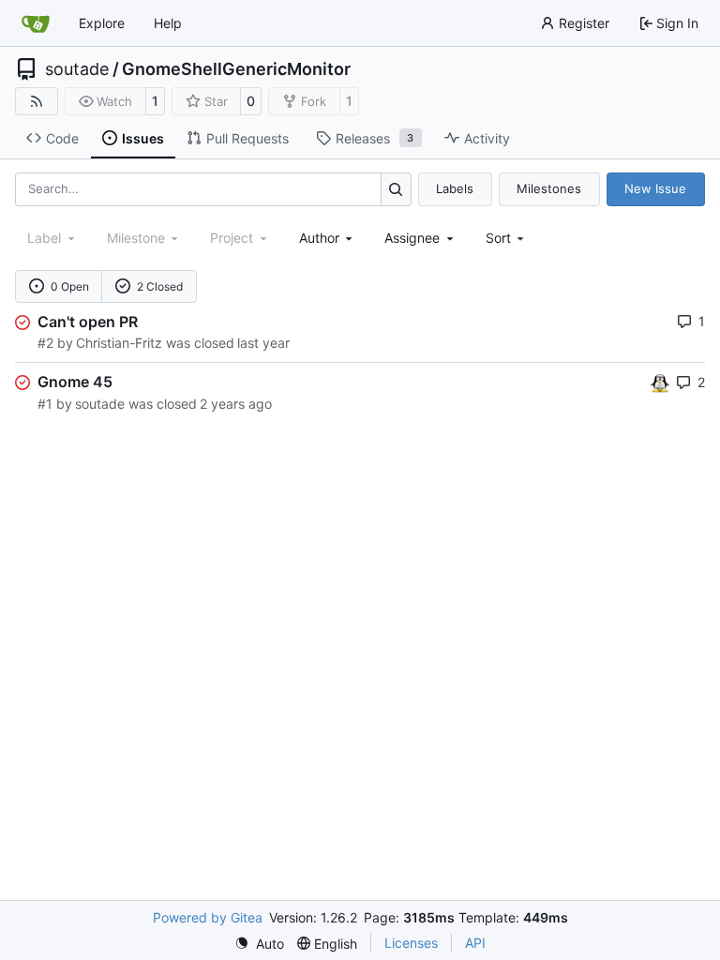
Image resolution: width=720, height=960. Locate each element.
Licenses (411, 943)
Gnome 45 (75, 381)
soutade (77, 69)
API (475, 943)
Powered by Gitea (207, 917)
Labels (454, 188)
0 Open (70, 286)
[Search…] (396, 188)
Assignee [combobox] (412, 238)
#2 (45, 343)
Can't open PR (88, 321)
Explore (102, 23)
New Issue (655, 188)
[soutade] (660, 381)
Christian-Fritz (119, 343)
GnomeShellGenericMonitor (236, 69)
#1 (45, 404)
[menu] (506, 237)
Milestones (549, 188)
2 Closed (160, 286)
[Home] (35, 23)
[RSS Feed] (36, 101)
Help (168, 23)
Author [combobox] (319, 238)
